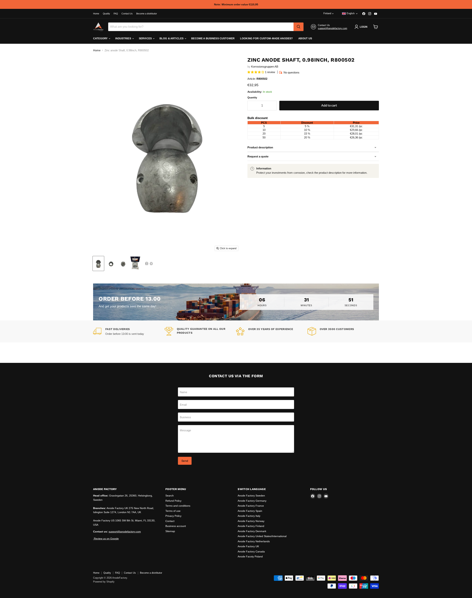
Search (169, 495)
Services (145, 38)
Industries (123, 38)
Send (184, 461)
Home (96, 13)
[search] (298, 27)
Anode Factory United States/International (262, 536)
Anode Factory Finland (251, 526)
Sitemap (170, 531)
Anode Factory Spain (250, 510)
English (351, 13)
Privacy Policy (173, 515)
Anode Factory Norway (251, 521)
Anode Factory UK (248, 546)
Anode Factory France (251, 505)
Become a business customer (213, 38)
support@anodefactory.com (332, 28)
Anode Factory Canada (251, 551)
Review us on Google (106, 538)
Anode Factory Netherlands (254, 541)
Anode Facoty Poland (250, 556)
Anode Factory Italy (249, 515)
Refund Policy (173, 500)
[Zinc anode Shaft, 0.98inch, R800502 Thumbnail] (149, 263)
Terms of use (173, 510)
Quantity (252, 97)
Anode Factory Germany (252, 500)
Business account (175, 526)
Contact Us (127, 13)
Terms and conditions (177, 505)
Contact (169, 521)
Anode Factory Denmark (252, 531)
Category (100, 38)
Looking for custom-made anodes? (266, 38)
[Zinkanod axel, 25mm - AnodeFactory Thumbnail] (98, 263)
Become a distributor (146, 13)
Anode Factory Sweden (251, 495)
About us (305, 38)
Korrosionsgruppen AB (264, 66)
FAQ (116, 13)
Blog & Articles (171, 38)
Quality (106, 13)
